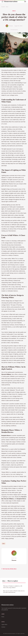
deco (7, 6)
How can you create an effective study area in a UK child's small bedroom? (14, 591)
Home (2, 616)
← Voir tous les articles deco (8, 569)
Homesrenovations (9, 1)
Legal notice (4, 624)
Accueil (3, 6)
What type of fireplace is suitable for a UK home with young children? (12, 586)
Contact (3, 627)
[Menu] (25, 1)
